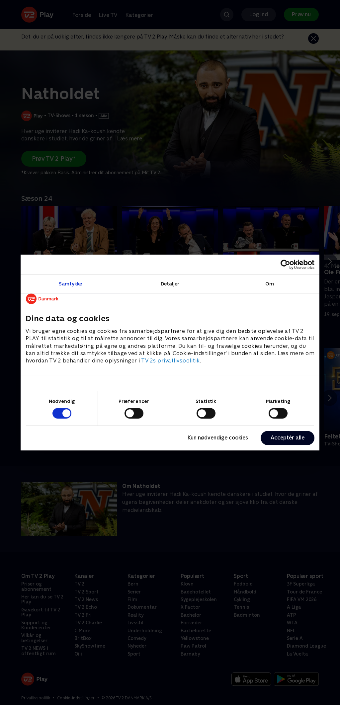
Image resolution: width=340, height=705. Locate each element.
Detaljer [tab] (170, 283)
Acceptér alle (287, 437)
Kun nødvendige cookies (218, 437)
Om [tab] (269, 283)
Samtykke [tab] (70, 283)
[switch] (134, 413)
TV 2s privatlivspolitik (170, 361)
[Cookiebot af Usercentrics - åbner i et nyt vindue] (285, 265)
